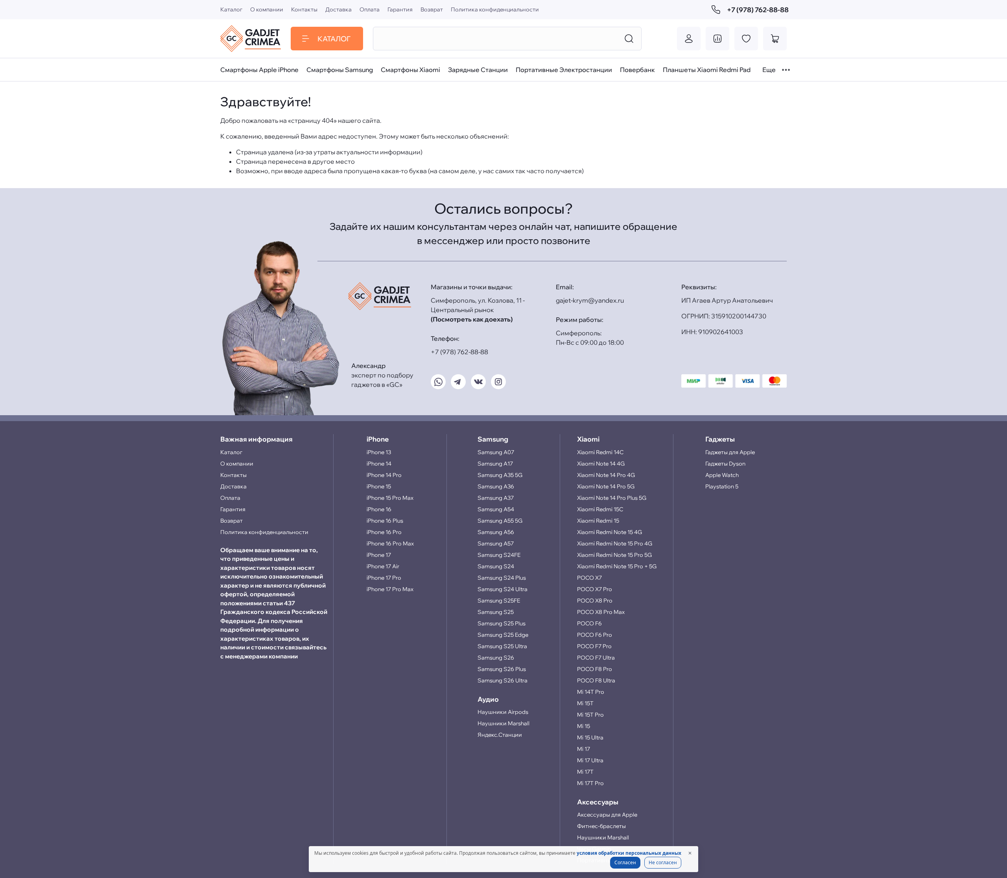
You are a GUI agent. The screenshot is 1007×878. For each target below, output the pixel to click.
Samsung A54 (496, 509)
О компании (266, 9)
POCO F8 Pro (594, 669)
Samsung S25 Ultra (502, 646)
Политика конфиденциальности (495, 9)
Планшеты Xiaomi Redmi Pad (707, 70)
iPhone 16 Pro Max (390, 543)
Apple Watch (722, 475)
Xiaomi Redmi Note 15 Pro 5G (614, 554)
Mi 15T (585, 703)
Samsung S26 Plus (502, 669)
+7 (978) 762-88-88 (757, 10)
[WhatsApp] (438, 381)
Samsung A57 (496, 543)
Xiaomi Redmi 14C (600, 452)
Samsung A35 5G (500, 475)
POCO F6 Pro (594, 634)
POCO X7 (589, 577)
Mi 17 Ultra (590, 760)
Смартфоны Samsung (339, 70)
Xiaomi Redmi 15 (598, 520)
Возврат (432, 9)
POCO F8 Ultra (596, 680)
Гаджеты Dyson (725, 463)
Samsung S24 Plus (502, 577)
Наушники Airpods (503, 711)
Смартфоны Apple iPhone (259, 70)
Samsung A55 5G (500, 520)
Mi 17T (585, 771)
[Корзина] (775, 38)
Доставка (338, 9)
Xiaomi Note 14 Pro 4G (606, 475)
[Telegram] (458, 381)
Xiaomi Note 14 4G (601, 463)
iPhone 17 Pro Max (390, 589)
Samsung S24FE (499, 554)
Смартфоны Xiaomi (410, 70)
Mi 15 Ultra (590, 737)
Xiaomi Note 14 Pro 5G (605, 486)
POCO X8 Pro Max (601, 612)
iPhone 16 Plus (385, 520)
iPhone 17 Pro (384, 577)
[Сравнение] (717, 38)
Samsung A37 (496, 497)
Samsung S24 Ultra (502, 589)
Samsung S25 (496, 612)
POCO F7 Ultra (596, 657)
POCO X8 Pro (594, 600)
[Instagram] (498, 381)
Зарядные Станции (478, 70)
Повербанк (637, 70)
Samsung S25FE (499, 600)
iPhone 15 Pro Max (390, 497)
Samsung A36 (496, 486)
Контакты (304, 9)
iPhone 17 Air (383, 566)
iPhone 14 (379, 463)
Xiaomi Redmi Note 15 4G (609, 532)
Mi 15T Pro (590, 714)
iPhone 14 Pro (384, 475)
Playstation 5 (721, 486)
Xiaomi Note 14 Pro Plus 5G (611, 497)
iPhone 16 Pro (384, 532)
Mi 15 (583, 726)
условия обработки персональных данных (629, 853)
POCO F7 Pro (594, 646)
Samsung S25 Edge (503, 634)
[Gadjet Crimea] (250, 38)
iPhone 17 (379, 554)
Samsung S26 (496, 657)
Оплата (370, 9)
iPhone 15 (379, 486)
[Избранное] (746, 38)
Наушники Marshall (503, 723)
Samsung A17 (495, 463)
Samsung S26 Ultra (502, 680)
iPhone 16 (379, 509)
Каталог (231, 9)
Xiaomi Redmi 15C (600, 509)
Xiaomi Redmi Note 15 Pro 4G (614, 543)
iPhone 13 (379, 452)
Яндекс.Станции (500, 734)
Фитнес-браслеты (601, 826)
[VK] (478, 381)
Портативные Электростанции (564, 70)
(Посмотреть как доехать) (472, 319)
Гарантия (400, 9)
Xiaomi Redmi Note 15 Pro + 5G (617, 566)
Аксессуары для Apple (607, 814)
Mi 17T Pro (590, 783)
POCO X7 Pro (594, 589)
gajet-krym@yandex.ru (590, 300)
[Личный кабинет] (689, 38)
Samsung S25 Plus (502, 623)
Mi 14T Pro (590, 691)
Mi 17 (583, 748)
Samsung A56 (496, 532)
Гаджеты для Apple (730, 452)
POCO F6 (589, 623)
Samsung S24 (496, 566)
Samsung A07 (496, 452)
